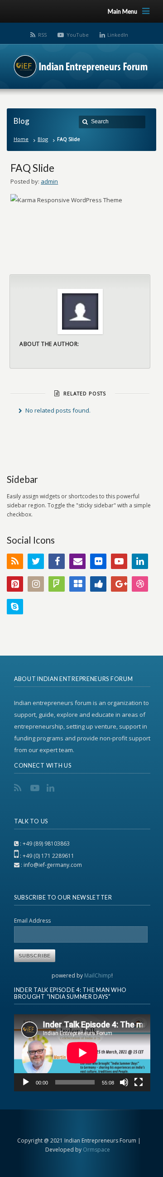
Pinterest (15, 584)
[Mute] (124, 1082)
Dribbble (140, 584)
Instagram (36, 584)
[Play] (25, 1082)
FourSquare (56, 584)
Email (77, 561)
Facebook (56, 561)
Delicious (77, 584)
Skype (15, 606)
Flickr (98, 561)
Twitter (36, 561)
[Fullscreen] (138, 1082)
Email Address (32, 920)
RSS (42, 34)
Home (21, 139)
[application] (82, 1052)
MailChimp (97, 975)
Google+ (119, 584)
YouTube (78, 34)
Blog (43, 139)
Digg (98, 584)
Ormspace (96, 1149)
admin (49, 181)
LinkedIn (117, 34)
